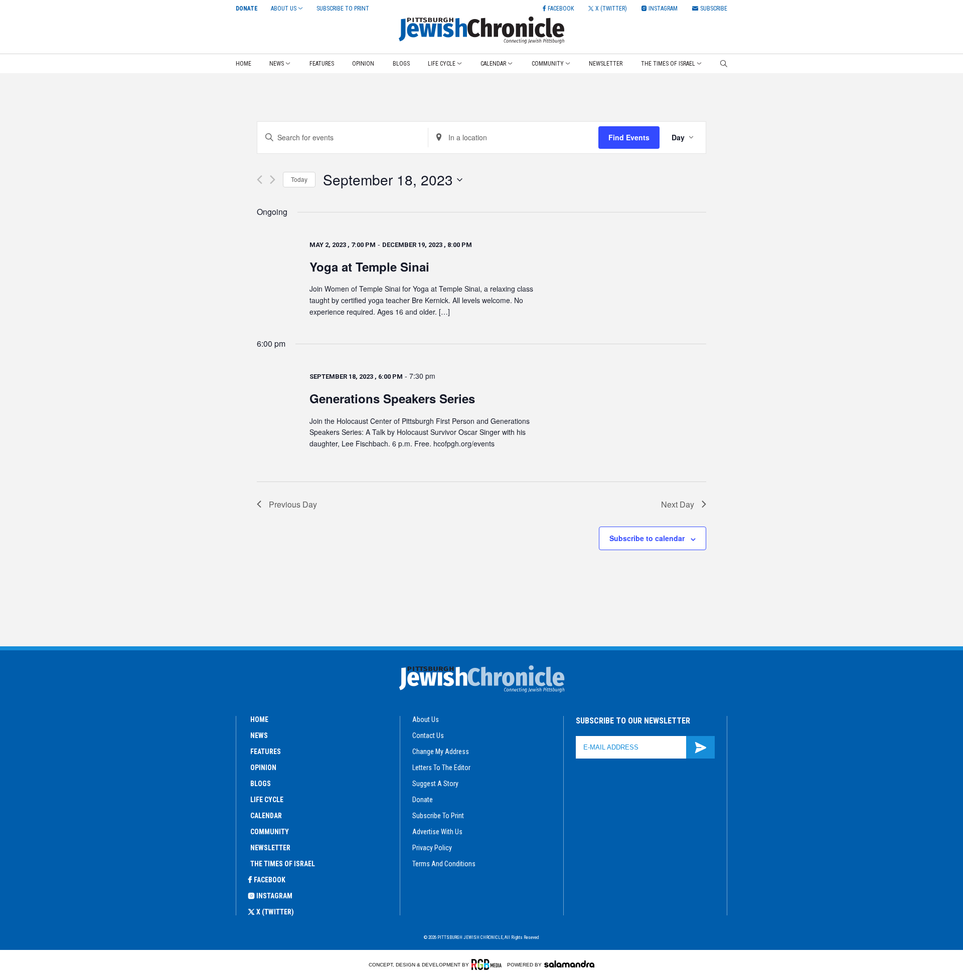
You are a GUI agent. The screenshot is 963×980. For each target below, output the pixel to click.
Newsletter (605, 63)
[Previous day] (259, 179)
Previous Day (293, 504)
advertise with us (437, 832)
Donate (247, 8)
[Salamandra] (569, 963)
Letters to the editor (441, 768)
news (259, 735)
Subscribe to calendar (647, 538)
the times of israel (282, 864)
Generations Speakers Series (392, 398)
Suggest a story (435, 784)
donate (422, 800)
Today (299, 179)
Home (243, 63)
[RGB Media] (488, 964)
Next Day (677, 504)
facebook (269, 880)
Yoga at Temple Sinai (369, 266)
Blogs (401, 63)
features (265, 752)
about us (425, 719)
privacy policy (432, 848)
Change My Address (440, 752)
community (269, 832)
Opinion (363, 63)
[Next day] (272, 179)
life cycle (266, 800)
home (259, 719)
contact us (428, 735)
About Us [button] (283, 8)
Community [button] (548, 63)
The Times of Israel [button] (668, 63)
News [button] (276, 63)
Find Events (629, 137)
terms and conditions (443, 864)
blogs (260, 784)
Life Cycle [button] (441, 63)
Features (321, 63)
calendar (266, 816)
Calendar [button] (493, 63)
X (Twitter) (275, 912)
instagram (274, 896)
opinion (263, 768)
